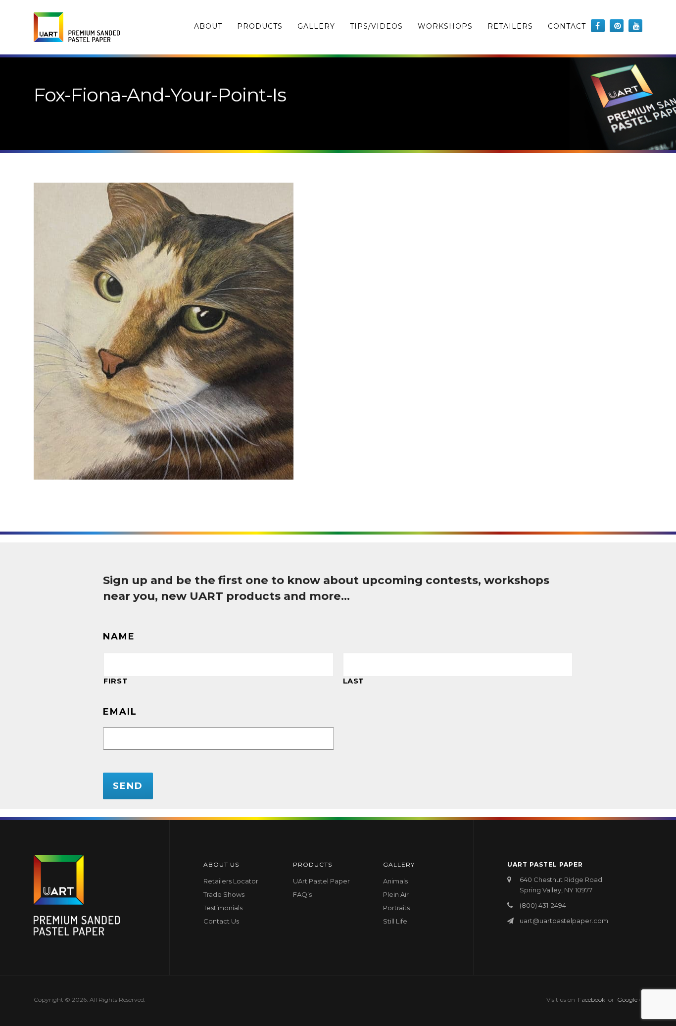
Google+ (629, 999)
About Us (221, 864)
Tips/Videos (376, 26)
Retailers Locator (230, 881)
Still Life (395, 921)
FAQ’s (302, 894)
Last (354, 681)
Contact (567, 26)
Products (260, 26)
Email (120, 711)
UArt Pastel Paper (321, 881)
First (115, 681)
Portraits (396, 908)
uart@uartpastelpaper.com (564, 921)
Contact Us (221, 921)
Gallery (316, 26)
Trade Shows (223, 894)
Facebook (591, 999)
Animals (395, 881)
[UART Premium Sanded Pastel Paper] (77, 27)
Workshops (445, 26)
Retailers (510, 26)
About (208, 26)
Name (119, 636)
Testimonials (222, 908)
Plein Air (396, 894)
